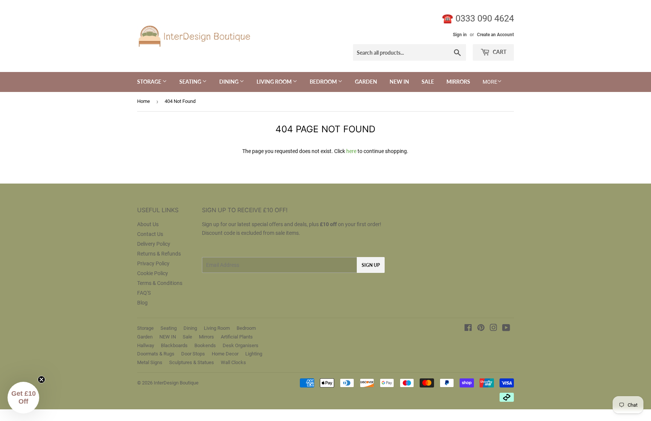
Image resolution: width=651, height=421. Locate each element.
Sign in (460, 34)
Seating (190, 81)
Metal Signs (149, 362)
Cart (499, 52)
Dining (229, 81)
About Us (148, 224)
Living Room (275, 81)
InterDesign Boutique (176, 383)
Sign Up (371, 265)
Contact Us (150, 234)
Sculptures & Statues (191, 362)
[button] (23, 397)
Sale (428, 81)
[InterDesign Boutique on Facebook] (468, 329)
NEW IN (399, 81)
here (351, 151)
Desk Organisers (240, 345)
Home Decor (225, 354)
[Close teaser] (41, 379)
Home (143, 101)
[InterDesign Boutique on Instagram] (493, 329)
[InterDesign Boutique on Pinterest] (481, 329)
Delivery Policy (153, 244)
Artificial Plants (237, 337)
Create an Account (495, 34)
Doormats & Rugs (155, 354)
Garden (366, 81)
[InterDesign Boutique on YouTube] (506, 329)
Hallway (145, 345)
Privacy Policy (153, 263)
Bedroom (324, 81)
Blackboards (174, 345)
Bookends (205, 345)
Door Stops (193, 354)
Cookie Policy (152, 273)
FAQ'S (144, 293)
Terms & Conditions (159, 283)
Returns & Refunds (159, 254)
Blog (142, 303)
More (490, 82)
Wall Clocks (233, 362)
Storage (149, 81)
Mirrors (458, 81)
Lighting (253, 354)
